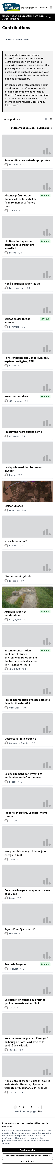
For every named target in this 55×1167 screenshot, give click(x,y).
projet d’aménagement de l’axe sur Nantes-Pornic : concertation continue (27, 95)
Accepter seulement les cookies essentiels (28, 1155)
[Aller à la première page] (21, 7)
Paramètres (27, 1161)
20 (39, 1111)
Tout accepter (27, 1150)
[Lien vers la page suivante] (38, 1107)
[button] (46, 119)
